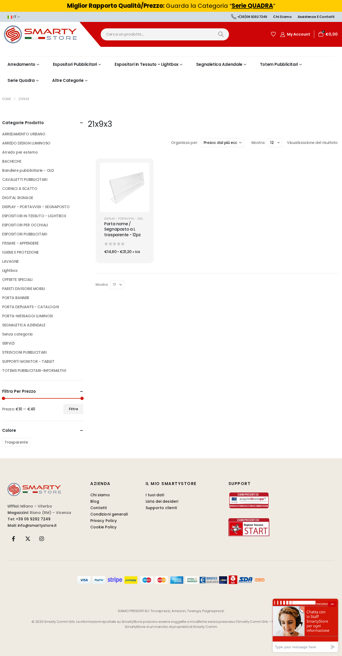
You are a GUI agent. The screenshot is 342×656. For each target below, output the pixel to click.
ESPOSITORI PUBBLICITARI (24, 234)
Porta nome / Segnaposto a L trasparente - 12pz (122, 229)
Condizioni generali (109, 514)
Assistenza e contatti (316, 16)
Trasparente (16, 442)
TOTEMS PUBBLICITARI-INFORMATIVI (34, 370)
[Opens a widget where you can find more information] (305, 625)
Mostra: (258, 142)
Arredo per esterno (20, 152)
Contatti (98, 507)
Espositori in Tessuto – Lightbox (146, 64)
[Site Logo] (50, 34)
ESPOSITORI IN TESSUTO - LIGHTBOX (34, 216)
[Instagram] (42, 538)
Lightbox (10, 270)
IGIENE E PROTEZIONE (20, 252)
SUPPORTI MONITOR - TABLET (28, 361)
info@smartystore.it (37, 525)
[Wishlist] (273, 34)
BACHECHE (11, 161)
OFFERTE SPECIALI (17, 279)
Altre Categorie (67, 80)
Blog (94, 501)
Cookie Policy (103, 527)
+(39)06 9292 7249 (252, 16)
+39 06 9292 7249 (33, 519)
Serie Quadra (21, 80)
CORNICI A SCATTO (19, 188)
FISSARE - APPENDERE (20, 243)
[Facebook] (13, 538)
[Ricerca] (221, 34)
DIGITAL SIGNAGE (17, 197)
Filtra (73, 409)
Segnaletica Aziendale (219, 64)
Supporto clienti (161, 507)
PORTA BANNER (15, 297)
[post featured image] (124, 187)
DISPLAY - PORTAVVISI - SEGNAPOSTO (130, 219)
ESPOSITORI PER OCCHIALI (25, 225)
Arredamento (21, 64)
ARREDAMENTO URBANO (23, 134)
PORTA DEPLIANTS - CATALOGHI (30, 307)
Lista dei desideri (162, 501)
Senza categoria (17, 334)
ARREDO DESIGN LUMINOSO (26, 143)
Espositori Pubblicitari (75, 64)
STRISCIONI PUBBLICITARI (24, 352)
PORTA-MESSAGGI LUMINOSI (27, 316)
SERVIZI (8, 343)
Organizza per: (184, 142)
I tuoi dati (155, 495)
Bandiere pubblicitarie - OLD (28, 170)
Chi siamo (282, 16)
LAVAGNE (10, 261)
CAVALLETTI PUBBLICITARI (24, 179)
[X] (28, 538)
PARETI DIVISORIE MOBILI (23, 288)
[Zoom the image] (34, 486)
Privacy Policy (103, 520)
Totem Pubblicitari (279, 64)
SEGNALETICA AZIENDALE (23, 325)
